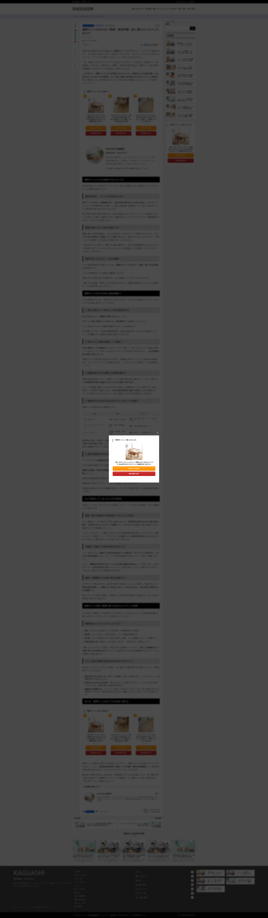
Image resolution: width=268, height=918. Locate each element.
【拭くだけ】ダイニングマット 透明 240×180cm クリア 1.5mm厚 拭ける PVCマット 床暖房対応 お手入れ (133, 463)
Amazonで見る (134, 468)
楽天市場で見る (134, 474)
